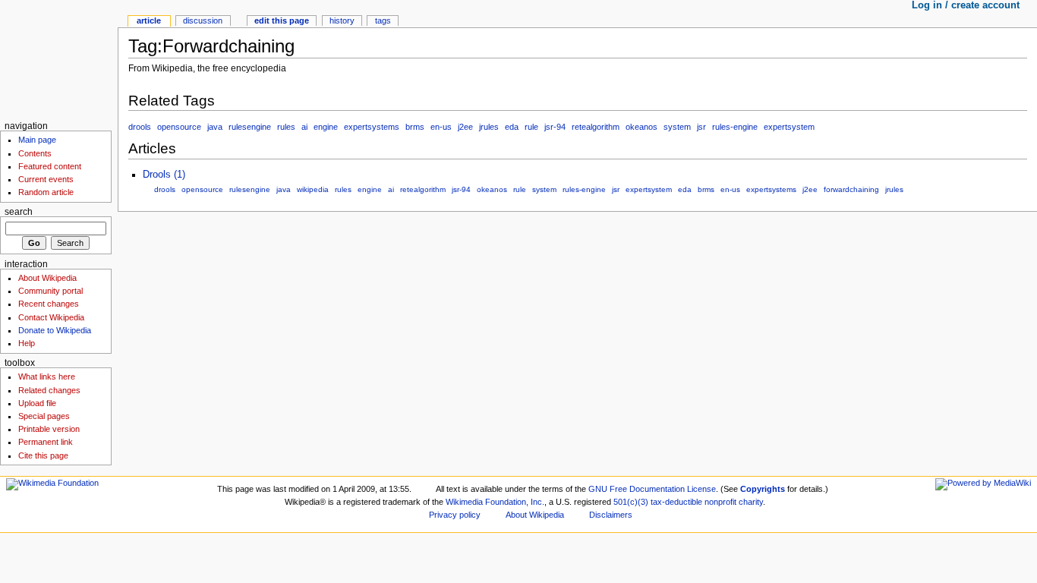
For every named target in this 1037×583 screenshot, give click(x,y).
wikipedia (313, 189)
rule (531, 126)
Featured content (49, 166)
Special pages (44, 416)
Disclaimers (610, 514)
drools (139, 126)
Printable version (49, 428)
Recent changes (48, 303)
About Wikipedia (47, 277)
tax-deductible (676, 501)
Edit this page (281, 20)
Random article (46, 192)
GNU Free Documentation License (652, 488)
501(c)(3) (630, 501)
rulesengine (250, 126)
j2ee (465, 126)
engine (326, 126)
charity (751, 501)
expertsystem (789, 126)
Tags (383, 20)
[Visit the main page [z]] (59, 59)
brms (414, 126)
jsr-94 (555, 126)
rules (286, 126)
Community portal (50, 290)
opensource (179, 126)
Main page (37, 139)
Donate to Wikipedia (54, 330)
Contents (35, 153)
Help (26, 343)
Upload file (37, 403)
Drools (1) (164, 174)
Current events (46, 179)
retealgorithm (595, 126)
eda (511, 126)
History (342, 20)
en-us (441, 126)
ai (304, 126)
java (214, 126)
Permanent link (45, 441)
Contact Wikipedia (51, 317)
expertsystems (371, 126)
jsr (701, 126)
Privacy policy (455, 514)
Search (19, 211)
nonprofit (720, 501)
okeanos (641, 126)
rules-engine (735, 126)
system (677, 126)
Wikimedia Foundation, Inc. (495, 501)
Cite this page (43, 455)
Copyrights (762, 488)
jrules (489, 126)
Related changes (49, 390)
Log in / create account (966, 5)
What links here (46, 376)
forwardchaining (851, 189)
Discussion (202, 20)
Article (149, 20)
